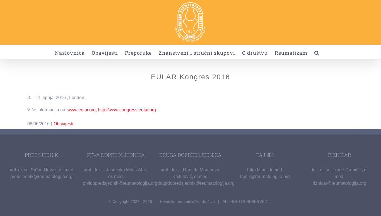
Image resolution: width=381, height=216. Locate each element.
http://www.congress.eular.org (127, 109)
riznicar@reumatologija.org (339, 183)
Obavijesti (63, 123)
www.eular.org (81, 109)
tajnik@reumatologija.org (265, 176)
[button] (316, 52)
